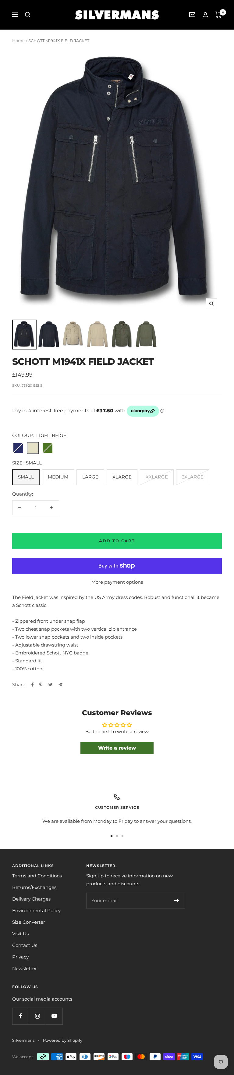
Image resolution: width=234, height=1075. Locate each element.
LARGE (90, 477)
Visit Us (20, 934)
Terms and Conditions (37, 876)
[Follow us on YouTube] (54, 1016)
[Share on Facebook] (32, 685)
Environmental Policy (36, 910)
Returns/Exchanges (34, 887)
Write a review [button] (117, 748)
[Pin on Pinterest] (40, 685)
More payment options (117, 582)
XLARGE (122, 477)
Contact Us (24, 945)
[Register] (176, 900)
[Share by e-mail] (60, 685)
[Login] (205, 14)
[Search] (27, 14)
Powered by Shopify (62, 1040)
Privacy (20, 957)
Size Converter (28, 922)
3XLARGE (193, 477)
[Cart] (218, 15)
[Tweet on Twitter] (50, 685)
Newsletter (24, 968)
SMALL (26, 477)
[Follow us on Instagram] (37, 1016)
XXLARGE (157, 477)
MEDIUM (58, 477)
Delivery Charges (31, 899)
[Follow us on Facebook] (20, 1016)
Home (18, 40)
